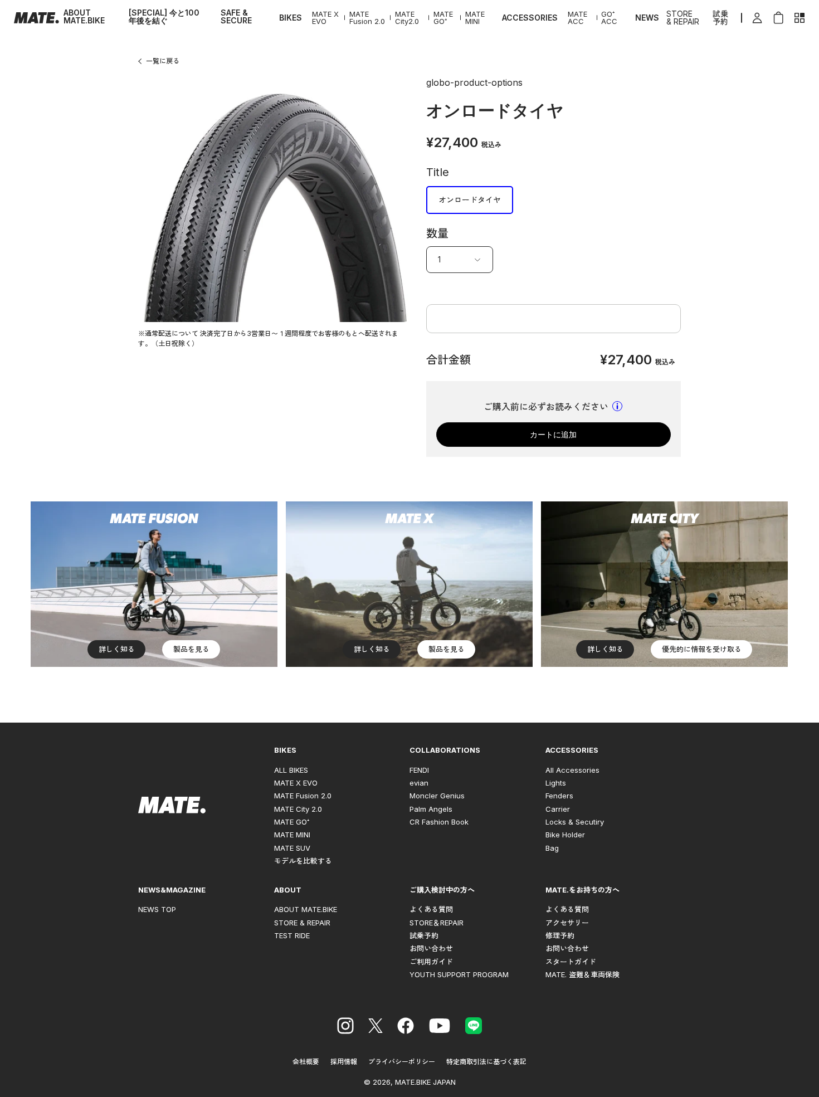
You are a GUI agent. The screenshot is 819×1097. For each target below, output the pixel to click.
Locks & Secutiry (574, 821)
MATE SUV (292, 848)
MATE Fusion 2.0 (367, 18)
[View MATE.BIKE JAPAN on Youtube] (439, 1027)
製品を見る (191, 649)
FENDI (419, 770)
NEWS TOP (157, 909)
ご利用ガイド (431, 961)
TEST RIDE (292, 935)
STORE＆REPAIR (437, 922)
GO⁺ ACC (609, 18)
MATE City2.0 (407, 18)
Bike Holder (565, 834)
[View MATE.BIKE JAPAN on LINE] (473, 1027)
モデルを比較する (303, 860)
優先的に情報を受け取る (702, 649)
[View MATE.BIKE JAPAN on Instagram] (345, 1027)
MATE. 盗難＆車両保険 (582, 974)
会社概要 (305, 1061)
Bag (552, 848)
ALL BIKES (291, 770)
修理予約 (559, 935)
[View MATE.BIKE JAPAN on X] (375, 1027)
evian (419, 782)
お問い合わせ (431, 948)
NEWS (647, 18)
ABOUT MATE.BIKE (84, 17)
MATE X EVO (325, 18)
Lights (555, 782)
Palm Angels (431, 809)
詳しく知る (117, 649)
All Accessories (572, 770)
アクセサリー (567, 922)
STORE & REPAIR (682, 18)
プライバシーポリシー (401, 1061)
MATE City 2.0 (298, 809)
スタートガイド (570, 961)
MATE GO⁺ (443, 18)
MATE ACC (577, 18)
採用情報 (343, 1061)
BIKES (290, 18)
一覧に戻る (162, 61)
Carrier (557, 809)
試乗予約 (720, 18)
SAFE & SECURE (236, 17)
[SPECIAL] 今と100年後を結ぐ (164, 17)
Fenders (559, 795)
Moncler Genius (437, 795)
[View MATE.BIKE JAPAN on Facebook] (405, 1027)
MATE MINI (475, 18)
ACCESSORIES (530, 18)
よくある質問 (431, 909)
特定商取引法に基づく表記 (486, 1061)
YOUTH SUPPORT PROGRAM (459, 974)
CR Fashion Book (439, 821)
